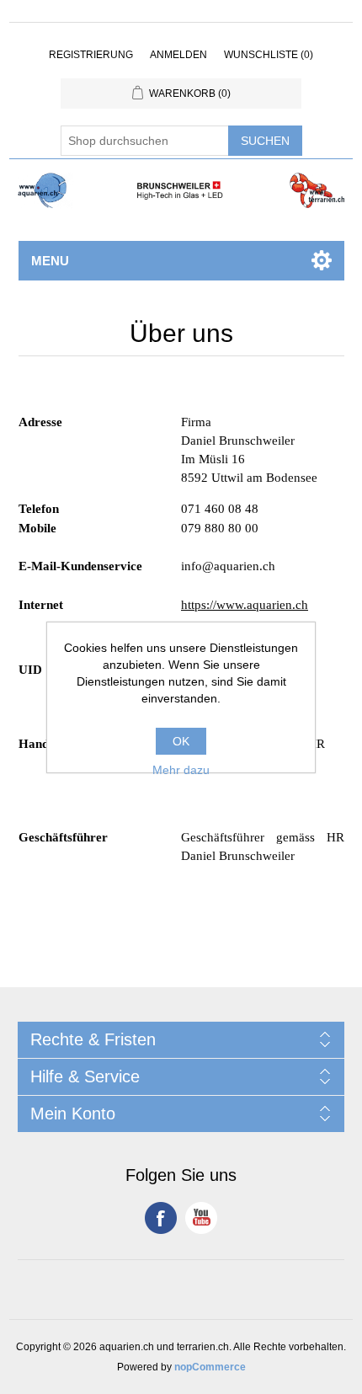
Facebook (161, 1218)
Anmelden (178, 55)
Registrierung (91, 55)
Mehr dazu (181, 770)
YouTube (201, 1218)
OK (181, 741)
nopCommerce (210, 1367)
